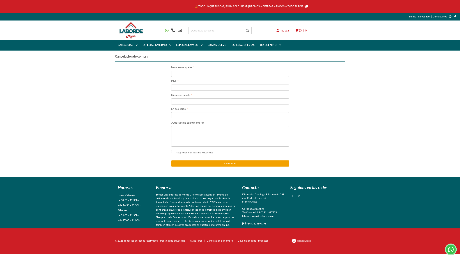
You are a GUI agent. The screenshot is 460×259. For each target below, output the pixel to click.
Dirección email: (180, 94)
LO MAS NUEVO (217, 44)
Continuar (230, 163)
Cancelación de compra (220, 240)
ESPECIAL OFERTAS (243, 44)
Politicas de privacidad (172, 240)
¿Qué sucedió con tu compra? (187, 122)
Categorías (125, 44)
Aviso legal (196, 240)
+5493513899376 (256, 223)
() (302, 30)
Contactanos (440, 16)
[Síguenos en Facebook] (455, 16)
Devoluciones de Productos (253, 240)
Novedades (424, 16)
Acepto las (194, 152)
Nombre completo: (181, 67)
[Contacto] (173, 30)
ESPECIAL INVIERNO (155, 44)
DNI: (174, 81)
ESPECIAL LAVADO (187, 44)
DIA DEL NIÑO (268, 44)
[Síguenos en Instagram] (450, 16)
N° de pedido (178, 108)
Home (412, 16)
